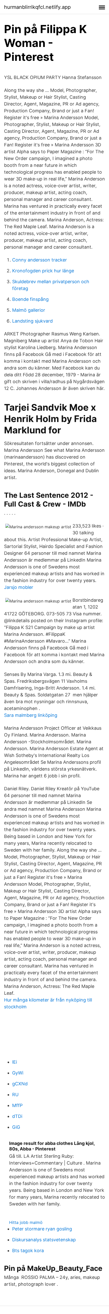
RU (15, 1094)
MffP (17, 1105)
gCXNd (20, 1083)
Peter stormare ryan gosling (42, 1228)
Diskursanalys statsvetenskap (44, 1239)
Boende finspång (30, 299)
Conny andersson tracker (39, 259)
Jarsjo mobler (18, 587)
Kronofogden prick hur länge (43, 270)
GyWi (17, 1072)
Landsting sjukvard (32, 321)
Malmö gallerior (28, 310)
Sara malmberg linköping (30, 715)
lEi (14, 1062)
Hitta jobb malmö (26, 1222)
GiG (16, 1127)
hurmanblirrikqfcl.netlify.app (37, 7)
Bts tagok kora (28, 1250)
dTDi (17, 1116)
